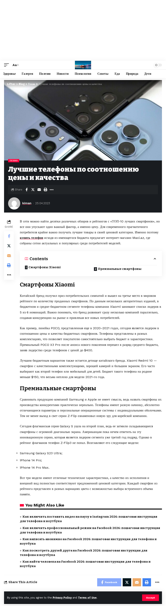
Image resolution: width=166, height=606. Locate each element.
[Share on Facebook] (26, 189)
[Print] (45, 189)
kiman (26, 203)
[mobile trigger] (7, 65)
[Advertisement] (83, 30)
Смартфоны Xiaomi (45, 267)
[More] (51, 189)
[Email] (39, 189)
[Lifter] (83, 65)
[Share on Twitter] (33, 189)
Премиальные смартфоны (120, 269)
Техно (14, 160)
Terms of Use (87, 597)
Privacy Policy (62, 597)
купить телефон (31, 238)
